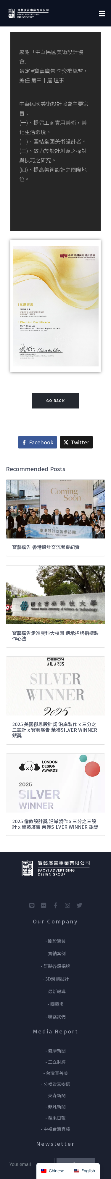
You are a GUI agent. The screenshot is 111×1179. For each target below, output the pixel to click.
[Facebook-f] (56, 905)
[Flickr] (44, 905)
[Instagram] (67, 905)
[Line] (32, 905)
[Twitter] (79, 905)
